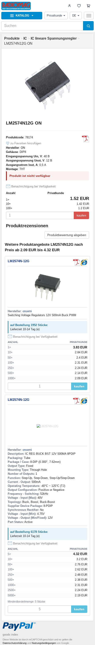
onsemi (27, 311)
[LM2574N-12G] (83, 262)
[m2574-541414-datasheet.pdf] (85, 138)
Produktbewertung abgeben (66, 235)
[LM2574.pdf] (76, 262)
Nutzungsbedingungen (44, 643)
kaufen (81, 215)
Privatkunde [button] (54, 15)
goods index (10, 634)
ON (23, 147)
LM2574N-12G (18, 261)
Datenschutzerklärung (15, 643)
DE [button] (74, 15)
